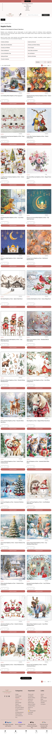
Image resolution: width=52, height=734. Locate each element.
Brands (27, 8)
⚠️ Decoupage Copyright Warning (32, 712)
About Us (30, 707)
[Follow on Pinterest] (9, 696)
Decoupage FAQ (27, 6)
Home (2, 23)
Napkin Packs (18, 699)
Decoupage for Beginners (27, 3)
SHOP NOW (27, 1)
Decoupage (44, 697)
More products (26, 678)
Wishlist (43, 702)
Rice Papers (18, 705)
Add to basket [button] (12, 103)
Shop (42, 696)
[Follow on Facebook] (4, 696)
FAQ (29, 709)
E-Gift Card (27, 10)
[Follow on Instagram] (6, 696)
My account (44, 701)
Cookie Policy (31, 705)
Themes (27, 7)
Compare (43, 704)
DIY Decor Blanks (19, 707)
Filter (3, 19)
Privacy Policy (31, 697)
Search (45, 15)
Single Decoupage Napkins (18, 696)
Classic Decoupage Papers (18, 702)
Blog (27, 4)
